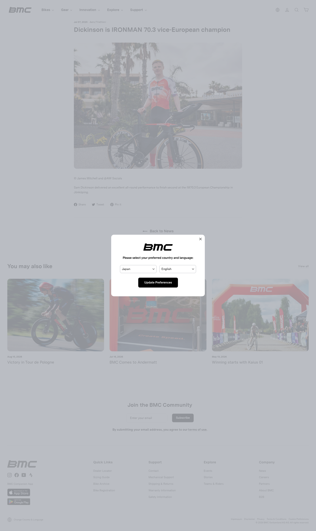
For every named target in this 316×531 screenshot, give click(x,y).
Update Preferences (158, 282)
